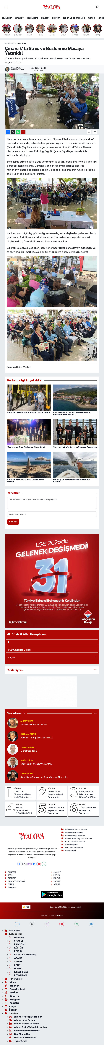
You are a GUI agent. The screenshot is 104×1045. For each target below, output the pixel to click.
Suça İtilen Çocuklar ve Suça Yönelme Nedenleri (44, 777)
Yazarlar (14, 986)
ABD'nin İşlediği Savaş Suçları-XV (36, 738)
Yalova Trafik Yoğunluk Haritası (78, 839)
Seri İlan (13, 993)
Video (12, 982)
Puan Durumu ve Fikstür (75, 841)
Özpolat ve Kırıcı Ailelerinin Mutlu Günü (26, 447)
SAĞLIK (56, 881)
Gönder (13, 522)
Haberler (9, 44)
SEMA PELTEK (27, 774)
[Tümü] (95, 670)
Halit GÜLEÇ (26, 761)
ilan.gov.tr (12, 887)
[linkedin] (91, 924)
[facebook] (17, 924)
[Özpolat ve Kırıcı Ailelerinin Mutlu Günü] (29, 432)
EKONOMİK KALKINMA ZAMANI (36, 764)
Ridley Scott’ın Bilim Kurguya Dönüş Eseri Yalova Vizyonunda (88, 794)
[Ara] (97, 7)
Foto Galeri (15, 979)
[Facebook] (19, 864)
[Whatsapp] (44, 864)
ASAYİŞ (91, 18)
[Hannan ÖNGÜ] (12, 736)
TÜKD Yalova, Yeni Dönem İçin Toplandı (88, 810)
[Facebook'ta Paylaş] (8, 132)
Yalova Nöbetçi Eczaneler (76, 829)
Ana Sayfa (14, 930)
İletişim (13, 1010)
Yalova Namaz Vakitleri (75, 836)
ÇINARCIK (21, 44)
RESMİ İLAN (20, 975)
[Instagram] (29, 864)
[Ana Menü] (6, 7)
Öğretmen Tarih (28, 751)
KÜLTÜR (45, 18)
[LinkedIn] (34, 864)
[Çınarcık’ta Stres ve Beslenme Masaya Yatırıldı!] (52, 101)
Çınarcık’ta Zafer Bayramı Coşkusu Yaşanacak (75, 447)
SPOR (10, 875)
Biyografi (14, 999)
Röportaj (14, 996)
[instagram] (47, 924)
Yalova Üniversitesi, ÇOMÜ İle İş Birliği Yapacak (25, 810)
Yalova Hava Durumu (74, 832)
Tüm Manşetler (71, 845)
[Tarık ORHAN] (12, 749)
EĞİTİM (56, 18)
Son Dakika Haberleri (74, 848)
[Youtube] (39, 864)
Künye (12, 1006)
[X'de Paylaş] (13, 132)
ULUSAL (18, 968)
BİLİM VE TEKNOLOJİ (74, 18)
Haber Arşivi (70, 851)
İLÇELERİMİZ (21, 972)
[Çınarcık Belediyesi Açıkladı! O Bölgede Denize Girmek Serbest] (75, 397)
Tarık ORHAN (27, 747)
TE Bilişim (59, 915)
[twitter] (32, 924)
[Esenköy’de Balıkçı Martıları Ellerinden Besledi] (75, 465)
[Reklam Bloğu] (52, 581)
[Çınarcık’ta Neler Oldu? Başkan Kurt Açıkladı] (29, 397)
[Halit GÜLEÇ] (12, 762)
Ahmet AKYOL (27, 721)
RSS (27, 907)
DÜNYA (11, 884)
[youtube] (61, 924)
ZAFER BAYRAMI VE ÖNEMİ (33, 725)
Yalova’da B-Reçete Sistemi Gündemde (55, 794)
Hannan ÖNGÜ (28, 734)
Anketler (14, 1003)
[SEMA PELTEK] (12, 775)
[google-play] (52, 894)
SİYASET (19, 18)
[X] (24, 864)
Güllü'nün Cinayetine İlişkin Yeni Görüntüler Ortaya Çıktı (22, 794)
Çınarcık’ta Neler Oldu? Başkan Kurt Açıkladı (28, 412)
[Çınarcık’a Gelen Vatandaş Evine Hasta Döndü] (29, 465)
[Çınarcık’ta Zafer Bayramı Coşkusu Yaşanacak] (75, 432)
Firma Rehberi (17, 989)
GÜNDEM (7, 18)
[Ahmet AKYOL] (12, 723)
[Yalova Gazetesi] (51, 7)
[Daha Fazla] (23, 132)
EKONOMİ (32, 18)
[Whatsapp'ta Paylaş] (18, 132)
